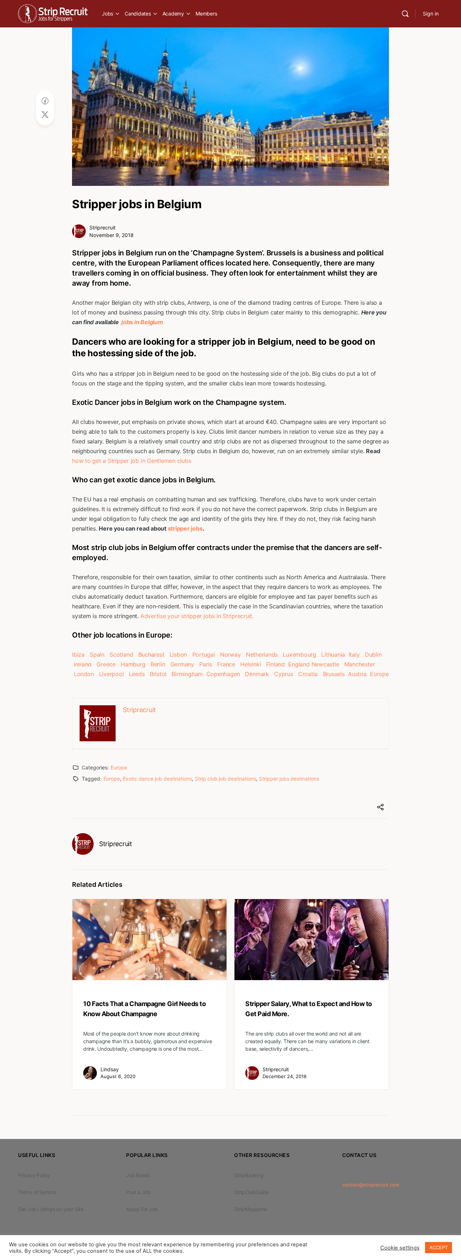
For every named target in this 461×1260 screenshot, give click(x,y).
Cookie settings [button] (400, 1248)
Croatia (308, 674)
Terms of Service (37, 1192)
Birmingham (187, 674)
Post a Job (138, 1192)
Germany (182, 664)
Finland (275, 664)
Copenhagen (223, 674)
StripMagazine (250, 1209)
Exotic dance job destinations (157, 779)
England (298, 664)
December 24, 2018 (284, 1076)
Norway (230, 654)
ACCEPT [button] (438, 1247)
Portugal (203, 654)
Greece (106, 664)
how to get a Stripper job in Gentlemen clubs (131, 460)
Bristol (158, 674)
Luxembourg (299, 654)
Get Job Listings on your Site (51, 1209)
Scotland (121, 654)
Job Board (138, 1175)
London (84, 674)
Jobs (107, 13)
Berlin (158, 664)
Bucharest (151, 654)
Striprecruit (102, 227)
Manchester (359, 664)
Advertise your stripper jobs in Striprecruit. (197, 616)
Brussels (334, 674)
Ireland (82, 664)
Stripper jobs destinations (289, 779)
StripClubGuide (251, 1192)
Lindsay (109, 1069)
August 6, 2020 (117, 1076)
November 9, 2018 (111, 235)
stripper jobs (185, 528)
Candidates (138, 13)
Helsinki (250, 664)
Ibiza (78, 654)
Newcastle (325, 664)
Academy (173, 13)
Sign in (431, 13)
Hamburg (133, 664)
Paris (205, 664)
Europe (379, 674)
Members (206, 13)
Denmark (257, 674)
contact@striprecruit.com (370, 1185)
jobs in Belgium (141, 322)
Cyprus (283, 674)
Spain (97, 654)
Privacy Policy (34, 1175)
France (226, 664)
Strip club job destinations (225, 779)
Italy (354, 654)
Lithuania (333, 654)
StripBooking (248, 1175)
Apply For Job (142, 1209)
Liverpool (111, 674)
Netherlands (262, 654)
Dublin (373, 654)
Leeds (137, 674)
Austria (357, 674)
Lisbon (178, 654)
